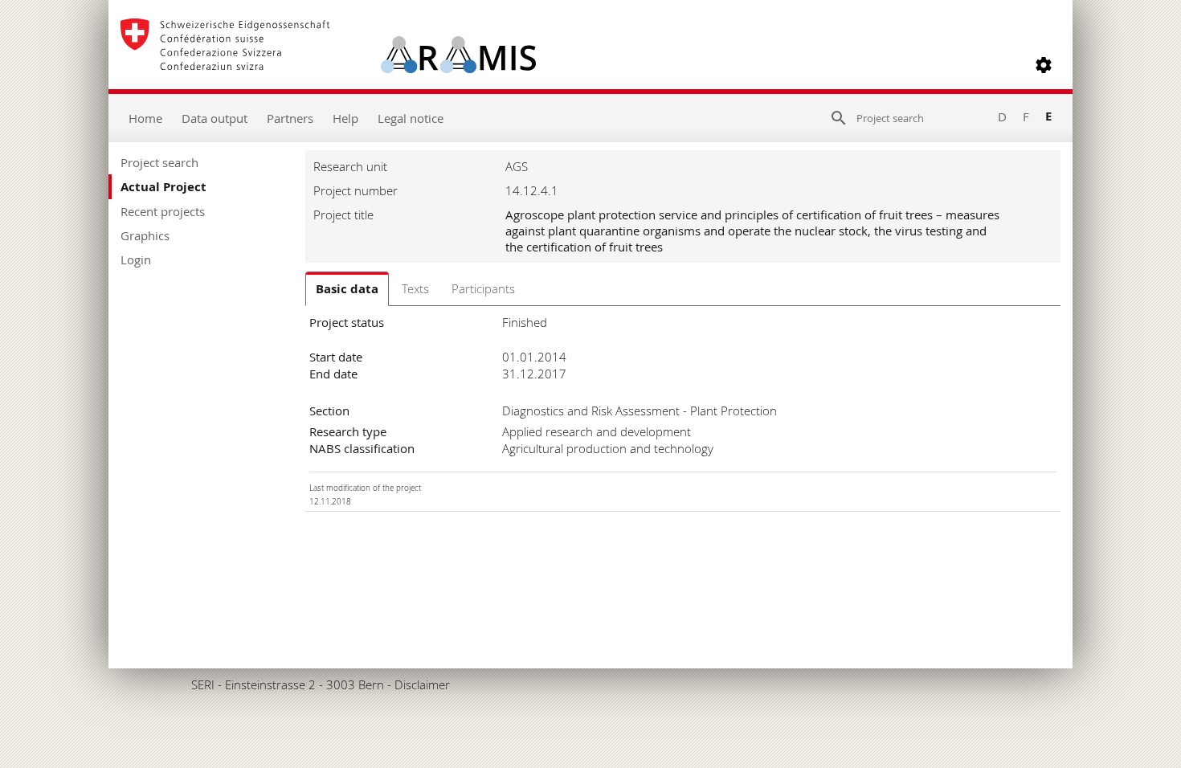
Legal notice (410, 118)
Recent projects (163, 211)
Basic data (347, 288)
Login (136, 259)
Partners (290, 118)
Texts (415, 288)
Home (145, 118)
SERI (203, 684)
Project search (159, 162)
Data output (214, 118)
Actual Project (163, 186)
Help (345, 118)
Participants (483, 288)
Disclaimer (422, 684)
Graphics (145, 235)
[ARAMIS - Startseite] (328, 65)
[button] (1043, 65)
